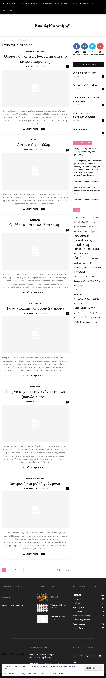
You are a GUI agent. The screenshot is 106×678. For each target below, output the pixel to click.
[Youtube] (75, 662)
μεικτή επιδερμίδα (81, 313)
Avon (83, 217)
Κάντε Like (76, 45)
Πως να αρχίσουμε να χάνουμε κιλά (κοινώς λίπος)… (35, 394)
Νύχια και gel (54, 594)
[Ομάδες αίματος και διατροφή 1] (35, 251)
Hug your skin (80, 129)
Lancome (77, 231)
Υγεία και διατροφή (48, 3)
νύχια (93, 312)
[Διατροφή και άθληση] (35, 171)
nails (87, 253)
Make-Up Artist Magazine (13, 605)
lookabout (81, 235)
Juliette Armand (80, 227)
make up (82, 244)
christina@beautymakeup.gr (52, 663)
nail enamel (78, 253)
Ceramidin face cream (84, 72)
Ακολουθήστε (86, 44)
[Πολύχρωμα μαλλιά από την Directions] (42, 608)
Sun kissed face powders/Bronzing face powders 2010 (87, 190)
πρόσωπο (95, 317)
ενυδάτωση (79, 294)
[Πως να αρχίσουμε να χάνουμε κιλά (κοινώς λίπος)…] (35, 423)
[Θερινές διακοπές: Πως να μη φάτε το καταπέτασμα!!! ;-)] (35, 88)
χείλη (95, 322)
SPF (91, 263)
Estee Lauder (81, 222)
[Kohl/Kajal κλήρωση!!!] (42, 619)
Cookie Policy (57, 674)
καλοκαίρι (96, 299)
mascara (93, 248)
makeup (79, 248)
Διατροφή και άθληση (35, 145)
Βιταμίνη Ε (79, 271)
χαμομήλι (87, 322)
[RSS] (94, 656)
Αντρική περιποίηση (70, 3)
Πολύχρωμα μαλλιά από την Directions (58, 606)
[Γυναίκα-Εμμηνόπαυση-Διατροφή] (35, 334)
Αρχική (6, 3)
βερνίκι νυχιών (80, 281)
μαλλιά (91, 308)
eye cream (94, 222)
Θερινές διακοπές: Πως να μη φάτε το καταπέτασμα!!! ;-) (35, 59)
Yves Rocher (96, 267)
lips (93, 231)
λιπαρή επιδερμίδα (81, 303)
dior (97, 218)
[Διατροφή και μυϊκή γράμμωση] (35, 510)
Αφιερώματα (35, 140)
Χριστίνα (30, 66)
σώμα (77, 321)
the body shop (81, 267)
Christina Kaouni (30, 150)
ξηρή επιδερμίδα (81, 317)
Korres (90, 227)
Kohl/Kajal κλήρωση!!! (58, 616)
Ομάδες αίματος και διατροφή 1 (35, 225)
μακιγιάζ (80, 307)
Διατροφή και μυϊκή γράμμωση (35, 483)
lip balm (86, 231)
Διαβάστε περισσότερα (34, 129)
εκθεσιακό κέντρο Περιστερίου (85, 290)
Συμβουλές (30, 3)
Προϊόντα (16, 3)
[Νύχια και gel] (42, 597)
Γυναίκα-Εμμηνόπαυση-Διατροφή (35, 308)
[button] (100, 3)
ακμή (92, 276)
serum (85, 263)
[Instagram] (87, 656)
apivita (77, 217)
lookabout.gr (83, 240)
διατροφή (79, 285)
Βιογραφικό (8, 10)
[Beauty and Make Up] (53, 25)
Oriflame (81, 257)
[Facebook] (75, 656)
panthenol (94, 258)
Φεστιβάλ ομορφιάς (81, 276)
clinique (91, 218)
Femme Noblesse (92, 181)
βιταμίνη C (94, 280)
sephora (77, 263)
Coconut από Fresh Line (85, 85)
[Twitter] (100, 656)
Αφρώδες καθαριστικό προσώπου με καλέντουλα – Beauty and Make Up (88, 163)
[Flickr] (81, 656)
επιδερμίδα (82, 298)
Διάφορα (87, 3)
